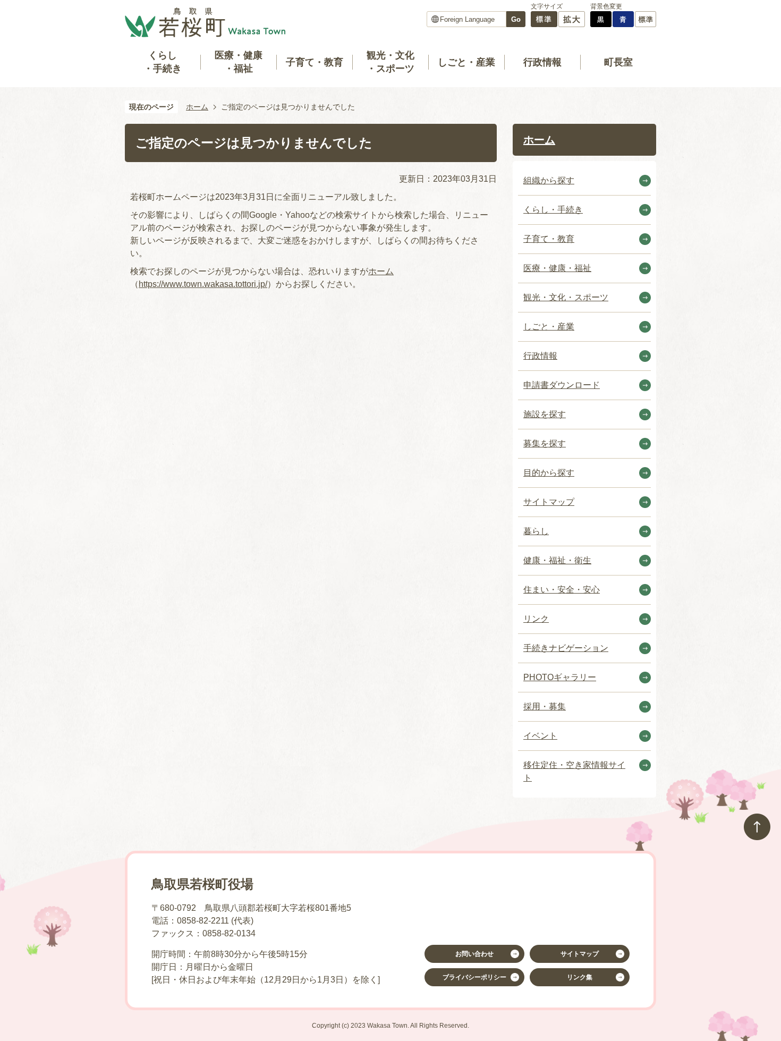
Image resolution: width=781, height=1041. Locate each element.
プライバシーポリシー (474, 977)
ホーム (197, 107)
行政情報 (542, 62)
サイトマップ (580, 954)
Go (516, 19)
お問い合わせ (474, 954)
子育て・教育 (314, 62)
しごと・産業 (466, 62)
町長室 (618, 62)
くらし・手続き (162, 62)
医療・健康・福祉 (238, 62)
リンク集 (579, 977)
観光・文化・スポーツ (390, 62)
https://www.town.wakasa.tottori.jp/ (203, 284)
